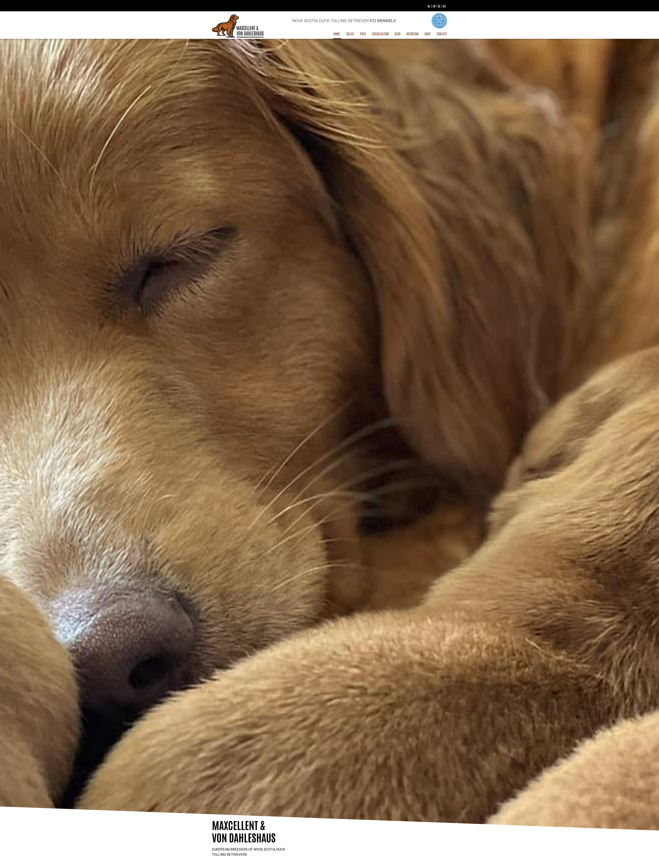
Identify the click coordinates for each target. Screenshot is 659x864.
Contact (442, 34)
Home (336, 34)
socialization (380, 34)
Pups (363, 34)
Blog (398, 34)
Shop (427, 34)
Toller (350, 34)
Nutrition (412, 34)
